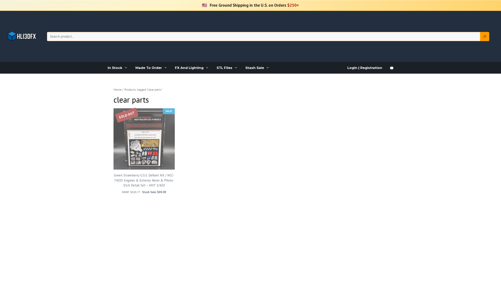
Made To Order (148, 68)
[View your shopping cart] (391, 68)
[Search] (484, 36)
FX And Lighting (189, 68)
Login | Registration (364, 68)
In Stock (115, 68)
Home (118, 89)
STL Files (224, 68)
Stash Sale (254, 68)
